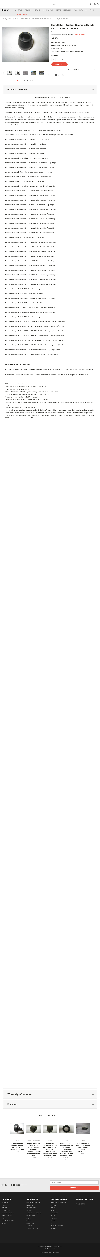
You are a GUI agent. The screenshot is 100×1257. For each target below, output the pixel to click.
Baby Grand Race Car (33, 1203)
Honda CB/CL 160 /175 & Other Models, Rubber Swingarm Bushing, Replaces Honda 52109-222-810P (34, 1149)
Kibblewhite (54, 1213)
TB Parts (53, 1220)
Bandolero (29, 1205)
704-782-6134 (22, 14)
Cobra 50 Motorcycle (33, 1213)
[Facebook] (53, 75)
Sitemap (4, 1223)
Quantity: (54, 56)
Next (47, 73)
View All (53, 1228)
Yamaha (53, 1205)
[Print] (59, 75)
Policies (28, 10)
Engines (28, 1218)
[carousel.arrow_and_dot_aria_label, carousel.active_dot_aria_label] (17, 80)
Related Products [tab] (48, 1115)
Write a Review (80, 35)
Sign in (4, 1220)
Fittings (29, 1220)
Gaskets (29, 1226)
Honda (53, 1215)
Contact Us (48, 10)
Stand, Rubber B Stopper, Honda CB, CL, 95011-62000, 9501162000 (17, 1146)
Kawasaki (54, 1218)
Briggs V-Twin (31, 1208)
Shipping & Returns (63, 10)
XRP (52, 1223)
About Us (18, 10)
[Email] (56, 75)
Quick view (17, 1127)
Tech (92, 10)
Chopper (29, 1210)
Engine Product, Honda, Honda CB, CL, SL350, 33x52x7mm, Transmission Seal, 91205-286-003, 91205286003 (66, 1149)
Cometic (53, 1208)
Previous (3, 73)
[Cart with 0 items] (98, 4)
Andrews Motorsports (58, 1203)
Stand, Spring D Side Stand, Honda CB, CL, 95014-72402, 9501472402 (83, 1147)
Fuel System (30, 1223)
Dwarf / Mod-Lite (31, 1215)
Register (11, 1220)
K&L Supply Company (57, 1226)
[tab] (50, 89)
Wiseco (53, 1210)
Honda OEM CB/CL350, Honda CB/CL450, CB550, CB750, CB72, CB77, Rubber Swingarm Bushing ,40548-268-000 (50, 1149)
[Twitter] (63, 75)
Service (37, 10)
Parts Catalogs (80, 10)
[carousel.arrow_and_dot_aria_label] (20, 80)
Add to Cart (17, 1130)
